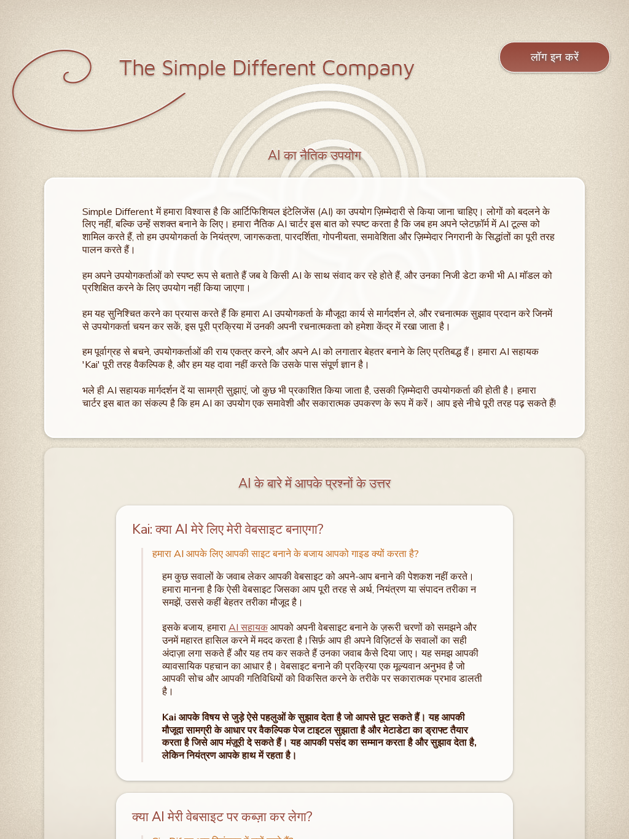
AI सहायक (248, 627)
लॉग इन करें (555, 57)
